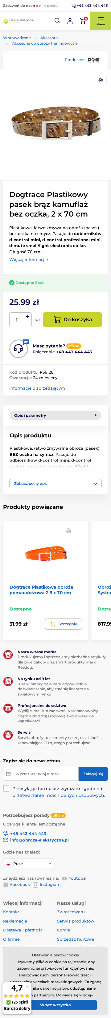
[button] (57, 21)
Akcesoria (49, 37)
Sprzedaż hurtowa (75, 939)
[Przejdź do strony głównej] (18, 21)
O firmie (11, 939)
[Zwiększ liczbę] (27, 316)
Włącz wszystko (55, 1005)
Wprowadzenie (17, 37)
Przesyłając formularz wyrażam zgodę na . (58, 792)
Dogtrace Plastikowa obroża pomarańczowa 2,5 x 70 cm (41, 589)
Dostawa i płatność (23, 929)
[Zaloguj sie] (70, 21)
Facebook (20, 884)
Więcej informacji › (28, 259)
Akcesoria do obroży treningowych (44, 43)
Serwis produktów (75, 921)
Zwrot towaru (71, 911)
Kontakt (11, 911)
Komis (63, 929)
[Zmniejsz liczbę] (27, 323)
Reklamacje (15, 921)
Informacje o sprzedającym (37, 388)
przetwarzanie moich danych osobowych (58, 795)
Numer (17, 320)
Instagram (50, 884)
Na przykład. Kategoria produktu (50, 48)
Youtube (77, 878)
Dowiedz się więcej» (74, 995)
